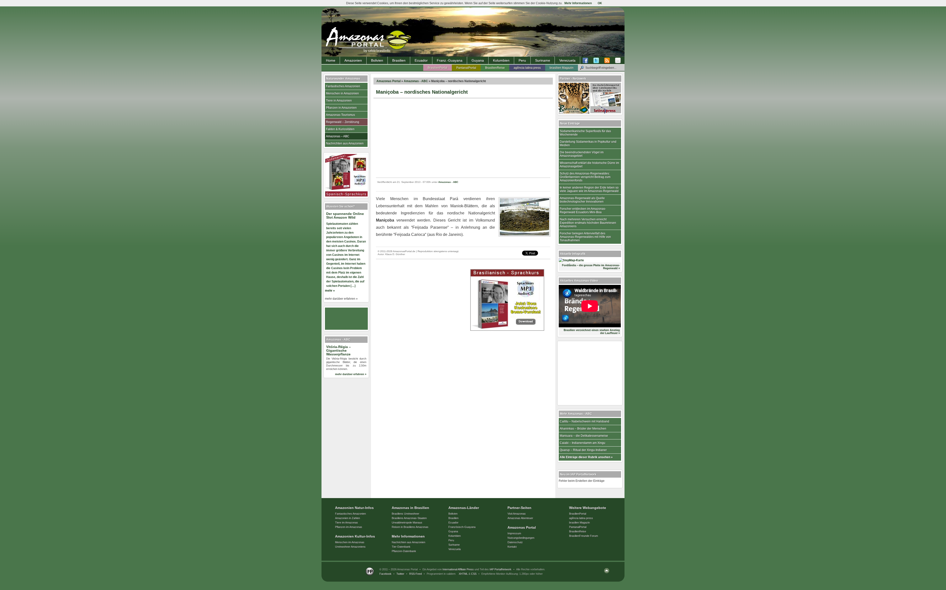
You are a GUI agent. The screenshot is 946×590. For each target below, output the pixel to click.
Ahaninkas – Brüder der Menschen (583, 428)
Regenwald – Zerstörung (342, 122)
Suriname (542, 60)
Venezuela (567, 60)
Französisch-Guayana (461, 526)
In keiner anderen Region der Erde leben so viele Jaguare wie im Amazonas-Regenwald (589, 189)
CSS (473, 573)
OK (600, 3)
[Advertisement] (463, 138)
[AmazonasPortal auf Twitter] (596, 61)
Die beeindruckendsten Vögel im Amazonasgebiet (582, 154)
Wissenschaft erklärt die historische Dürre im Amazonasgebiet (589, 164)
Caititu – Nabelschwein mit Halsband (584, 421)
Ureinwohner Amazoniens (350, 546)
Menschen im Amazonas (349, 542)
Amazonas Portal (388, 81)
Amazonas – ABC (337, 136)
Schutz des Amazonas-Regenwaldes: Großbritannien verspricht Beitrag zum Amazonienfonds (585, 177)
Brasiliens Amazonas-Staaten (409, 518)
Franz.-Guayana (449, 60)
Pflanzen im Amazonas (348, 526)
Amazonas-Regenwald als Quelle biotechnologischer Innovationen (582, 199)
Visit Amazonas (516, 513)
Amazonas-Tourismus (340, 115)
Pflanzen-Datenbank (404, 551)
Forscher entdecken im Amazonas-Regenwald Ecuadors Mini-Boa (583, 210)
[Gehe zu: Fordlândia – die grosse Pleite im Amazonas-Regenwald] (571, 260)
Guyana (478, 60)
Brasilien (398, 60)
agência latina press (527, 67)
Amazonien (353, 60)
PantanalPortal (466, 67)
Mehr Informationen (578, 3)
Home (330, 60)
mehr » (330, 290)
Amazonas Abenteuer (520, 518)
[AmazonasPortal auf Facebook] (586, 61)
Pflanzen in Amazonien (341, 107)
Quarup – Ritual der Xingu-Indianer (583, 450)
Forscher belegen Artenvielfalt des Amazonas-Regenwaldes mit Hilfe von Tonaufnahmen (585, 237)
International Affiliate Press (458, 569)
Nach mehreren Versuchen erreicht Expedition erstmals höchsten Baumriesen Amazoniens (588, 223)
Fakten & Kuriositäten (340, 129)
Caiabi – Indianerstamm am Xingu (582, 443)
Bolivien (377, 60)
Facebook (385, 573)
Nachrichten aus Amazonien (345, 143)
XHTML (463, 573)
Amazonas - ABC (416, 81)
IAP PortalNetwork (500, 569)
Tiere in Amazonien (339, 100)
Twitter (400, 573)
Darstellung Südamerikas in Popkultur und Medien (588, 143)
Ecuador (421, 60)
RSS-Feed (415, 573)
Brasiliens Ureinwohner (405, 513)
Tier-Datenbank (401, 546)
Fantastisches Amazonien (343, 86)
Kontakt (512, 546)
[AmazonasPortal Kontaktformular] (617, 61)
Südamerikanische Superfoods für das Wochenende (585, 132)
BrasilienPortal (437, 67)
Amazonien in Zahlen (347, 518)
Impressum (514, 533)
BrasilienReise (495, 67)
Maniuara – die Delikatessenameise (584, 435)
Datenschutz (515, 542)
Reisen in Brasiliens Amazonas (410, 526)
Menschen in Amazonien (342, 93)
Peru (522, 60)
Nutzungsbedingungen (520, 537)
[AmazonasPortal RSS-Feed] (607, 61)
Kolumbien (501, 60)
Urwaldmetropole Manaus (407, 522)
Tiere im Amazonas (346, 522)
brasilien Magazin (562, 67)
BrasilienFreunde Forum (583, 535)
